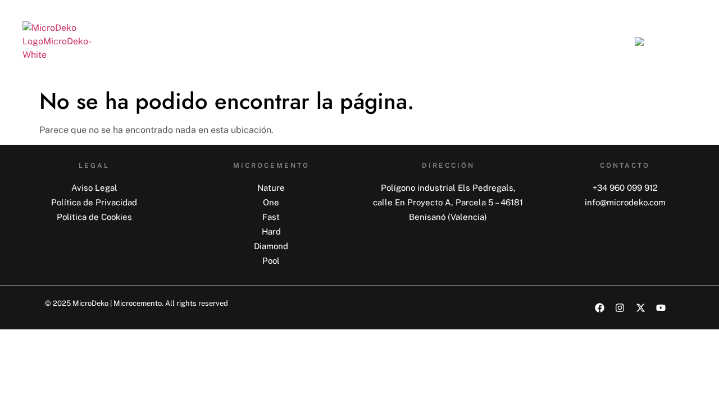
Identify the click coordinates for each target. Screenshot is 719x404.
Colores (434, 41)
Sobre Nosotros (511, 41)
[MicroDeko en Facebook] (604, 308)
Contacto (591, 41)
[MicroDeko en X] (645, 308)
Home (319, 41)
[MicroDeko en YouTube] (665, 308)
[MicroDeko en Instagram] (624, 308)
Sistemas (374, 41)
